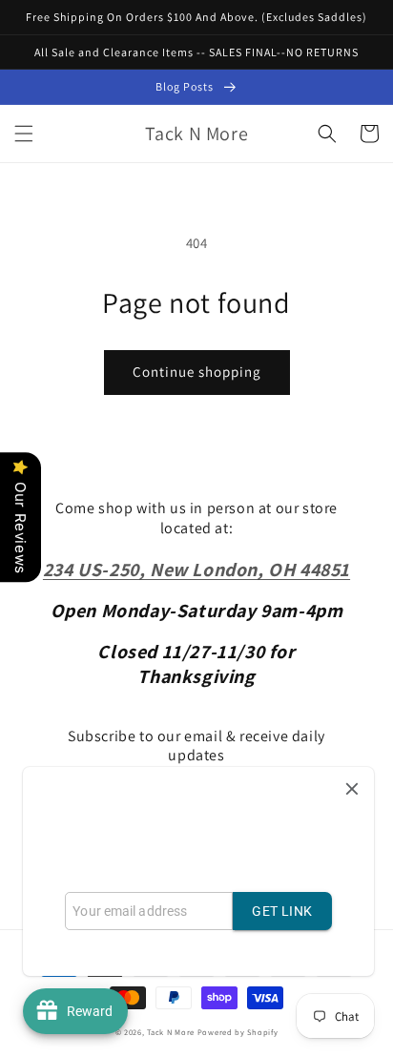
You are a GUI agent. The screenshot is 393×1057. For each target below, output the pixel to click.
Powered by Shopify (238, 1031)
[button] (24, 134)
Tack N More (171, 1031)
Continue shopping (197, 372)
